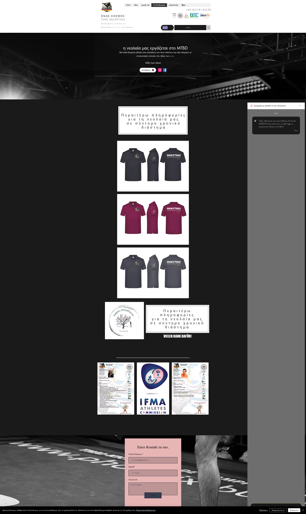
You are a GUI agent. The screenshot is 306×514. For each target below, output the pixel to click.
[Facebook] (165, 70)
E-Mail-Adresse (135, 454)
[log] (276, 305)
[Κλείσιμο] (303, 510)
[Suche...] (208, 27)
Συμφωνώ (294, 510)
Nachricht (133, 480)
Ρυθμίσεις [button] (263, 510)
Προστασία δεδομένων (146, 510)
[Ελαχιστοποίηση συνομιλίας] (300, 106)
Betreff (131, 467)
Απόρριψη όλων (278, 510)
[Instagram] (160, 70)
